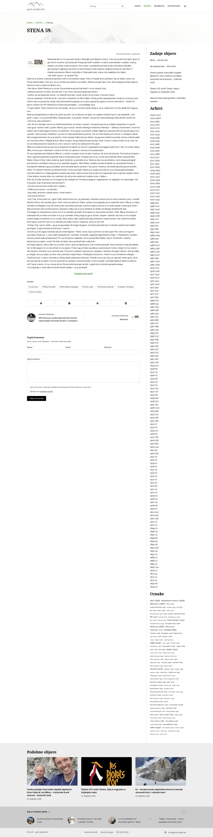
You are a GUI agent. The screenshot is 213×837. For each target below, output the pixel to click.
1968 (152, 304)
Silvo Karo (167, 695)
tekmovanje (166, 715)
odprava (169, 669)
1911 (152, 489)
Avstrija (171, 607)
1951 (152, 359)
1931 (152, 424)
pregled (168, 688)
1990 (152, 232)
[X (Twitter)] (69, 303)
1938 (152, 401)
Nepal (168, 666)
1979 (152, 268)
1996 (152, 213)
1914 (152, 479)
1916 (152, 473)
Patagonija (155, 675)
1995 (152, 216)
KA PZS (174, 643)
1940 (152, 395)
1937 (152, 405)
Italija (178, 633)
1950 (152, 362)
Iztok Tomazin (165, 636)
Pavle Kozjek (168, 675)
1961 (152, 326)
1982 (152, 258)
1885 (152, 564)
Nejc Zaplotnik (156, 666)
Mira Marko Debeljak (69, 287)
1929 (152, 431)
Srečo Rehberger (157, 711)
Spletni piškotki (91, 832)
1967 (152, 307)
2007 (152, 177)
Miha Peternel (157, 659)
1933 (152, 417)
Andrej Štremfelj (158, 607)
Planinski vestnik (158, 682)
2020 (152, 134)
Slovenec (169, 698)
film (153, 620)
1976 (152, 278)
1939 (152, 398)
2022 (152, 128)
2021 (152, 131)
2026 (152, 115)
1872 (152, 580)
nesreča (156, 669)
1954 (152, 349)
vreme (179, 728)
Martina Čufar (170, 656)
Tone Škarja (171, 721)
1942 (152, 388)
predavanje (156, 688)
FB (153, 617)
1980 (152, 265)
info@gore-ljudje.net (177, 832)
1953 (152, 352)
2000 (152, 199)
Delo (168, 614)
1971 (152, 294)
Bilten (161, 610)
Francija (161, 620)
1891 (152, 554)
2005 (152, 183)
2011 (152, 164)
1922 (152, 453)
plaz (170, 682)
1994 (152, 219)
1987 (152, 242)
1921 (152, 457)
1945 (152, 379)
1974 (152, 284)
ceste (170, 610)
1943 (152, 385)
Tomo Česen (157, 721)
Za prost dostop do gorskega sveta (50, 820)
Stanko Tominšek (126, 287)
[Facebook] (185, 6)
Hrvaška (155, 633)
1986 (152, 245)
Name (30, 347)
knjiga (180, 646)
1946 (152, 375)
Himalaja (170, 630)
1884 (152, 567)
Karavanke (168, 646)
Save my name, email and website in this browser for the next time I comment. (60, 387)
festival (163, 617)
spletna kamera (157, 708)
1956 (152, 343)
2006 (152, 180)
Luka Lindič (156, 653)
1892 (152, 551)
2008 (152, 173)
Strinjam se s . (41, 391)
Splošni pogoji (107, 832)
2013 (152, 157)
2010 (152, 167)
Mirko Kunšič (171, 659)
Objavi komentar (36, 398)
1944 (152, 382)
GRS (170, 627)
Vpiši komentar (34, 359)
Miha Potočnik (48, 287)
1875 (152, 574)
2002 (152, 193)
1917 (152, 469)
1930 (152, 427)
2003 (152, 190)
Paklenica (174, 672)
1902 (152, 518)
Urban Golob (156, 724)
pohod (167, 685)
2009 (152, 170)
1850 (152, 583)
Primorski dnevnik (105, 287)
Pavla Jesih (87, 287)
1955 (152, 346)
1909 (152, 496)
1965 (152, 313)
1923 (152, 450)
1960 (152, 330)
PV (172, 692)
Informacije (159, 6)
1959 (152, 333)
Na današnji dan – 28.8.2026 (163, 66)
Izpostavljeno (174, 6)
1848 (152, 587)
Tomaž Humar (169, 718)
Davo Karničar (156, 614)
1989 (152, 235)
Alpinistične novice (173, 600)
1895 (152, 541)
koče (154, 649)
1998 (152, 206)
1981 (152, 261)
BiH (153, 610)
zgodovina (173, 731)
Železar (154, 734)
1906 (152, 505)
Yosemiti (154, 731)
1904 (152, 512)
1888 (152, 557)
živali (163, 734)
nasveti (178, 662)
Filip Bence (174, 617)
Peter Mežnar (156, 679)
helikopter (156, 630)
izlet (153, 636)
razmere (155, 695)
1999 (152, 203)
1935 (152, 411)
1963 (152, 320)
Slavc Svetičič (156, 698)
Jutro (165, 643)
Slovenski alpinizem (159, 705)
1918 (152, 466)
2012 (152, 160)
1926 (152, 440)
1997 (152, 209)
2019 (152, 138)
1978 (152, 271)
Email (68, 347)
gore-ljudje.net (35, 9)
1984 (152, 252)
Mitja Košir (155, 662)
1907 (152, 502)
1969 (152, 300)
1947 (152, 372)
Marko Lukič (168, 653)
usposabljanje (170, 724)
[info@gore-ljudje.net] (165, 832)
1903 (152, 515)
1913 (152, 483)
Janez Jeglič (156, 640)
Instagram (167, 633)
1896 (152, 538)
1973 (152, 287)
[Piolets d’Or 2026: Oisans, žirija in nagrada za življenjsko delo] (106, 771)
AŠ (179, 607)
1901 (152, 522)
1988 (152, 239)
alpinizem (157, 604)
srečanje (171, 708)
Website (107, 347)
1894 (152, 544)
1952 (152, 356)
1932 (152, 421)
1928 (152, 434)
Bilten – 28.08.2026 (159, 60)
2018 (152, 141)
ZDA (163, 731)
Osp (163, 672)
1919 (152, 463)
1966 (152, 310)
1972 (152, 291)
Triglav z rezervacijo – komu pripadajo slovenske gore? (171, 820)
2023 (152, 125)
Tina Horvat (155, 718)
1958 (152, 336)
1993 (152, 222)
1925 (152, 443)
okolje (179, 669)
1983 (152, 255)
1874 (152, 577)
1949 (152, 365)
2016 (152, 147)
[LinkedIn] (126, 303)
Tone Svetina (34, 292)
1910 (152, 492)
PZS (179, 692)
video (155, 727)
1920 (152, 460)
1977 (152, 274)
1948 (152, 369)
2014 (152, 154)
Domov (138, 6)
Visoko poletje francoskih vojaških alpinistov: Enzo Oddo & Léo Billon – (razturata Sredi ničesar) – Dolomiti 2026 (49, 792)
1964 (152, 317)
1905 (152, 509)
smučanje (176, 705)
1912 (152, 486)
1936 (152, 408)
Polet (175, 685)
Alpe (155, 601)
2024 (152, 121)
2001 (152, 196)
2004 (152, 187)
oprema (154, 672)
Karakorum (155, 646)
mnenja (166, 662)
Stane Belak (173, 711)
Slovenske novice (159, 701)
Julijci (155, 643)
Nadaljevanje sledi (83, 273)
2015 (152, 151)
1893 (152, 548)
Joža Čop (33, 287)
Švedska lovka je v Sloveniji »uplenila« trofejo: (89, 820)
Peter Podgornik (170, 679)
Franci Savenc (176, 620)
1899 (152, 528)
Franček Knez (157, 623)
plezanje (156, 685)
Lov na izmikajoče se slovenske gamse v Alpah (129, 820)
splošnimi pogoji (46, 391)
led (162, 649)
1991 (152, 229)
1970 (152, 297)
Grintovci (157, 626)
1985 (152, 248)
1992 (152, 226)
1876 (152, 570)
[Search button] (122, 6)
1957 (152, 339)
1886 (152, 561)
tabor (154, 715)
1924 (152, 447)
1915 (152, 476)
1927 (152, 437)
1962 (152, 323)
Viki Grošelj (168, 728)
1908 (152, 499)
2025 (152, 118)
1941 (152, 391)
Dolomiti (179, 614)
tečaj (178, 715)
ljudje (172, 649)
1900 (152, 525)
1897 (152, 535)
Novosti (147, 6)
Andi (170, 604)
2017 (152, 144)
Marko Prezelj (156, 656)
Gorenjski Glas (172, 623)
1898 (152, 531)
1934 (152, 414)
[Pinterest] (97, 303)
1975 (152, 281)
